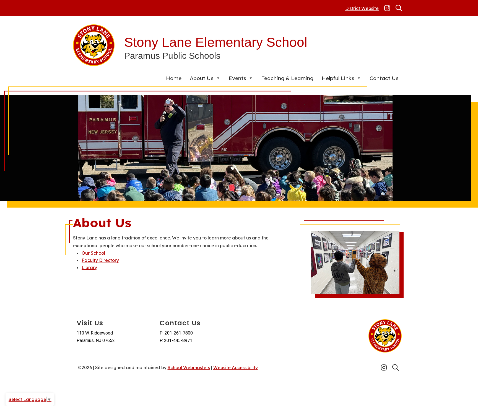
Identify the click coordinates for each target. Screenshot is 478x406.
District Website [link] (362, 8)
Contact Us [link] (384, 78)
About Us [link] (202, 78)
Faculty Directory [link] (100, 260)
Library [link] (89, 267)
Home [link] (173, 78)
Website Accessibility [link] (235, 367)
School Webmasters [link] (189, 367)
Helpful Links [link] (338, 78)
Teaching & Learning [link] (287, 78)
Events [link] (237, 78)
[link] (387, 8)
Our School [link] (93, 253)
